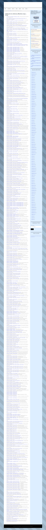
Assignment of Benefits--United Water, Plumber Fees (13, 475)
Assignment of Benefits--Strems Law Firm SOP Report (13, 433)
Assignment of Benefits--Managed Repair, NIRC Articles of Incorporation (15, 295)
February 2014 (33, 164)
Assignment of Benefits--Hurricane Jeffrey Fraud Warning (14, 271)
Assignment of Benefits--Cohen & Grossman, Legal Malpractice (14, 174)
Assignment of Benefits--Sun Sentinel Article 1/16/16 (13, 450)
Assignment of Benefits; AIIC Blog (11, 502)
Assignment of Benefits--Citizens (11, 131)
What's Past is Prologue (34, 29)
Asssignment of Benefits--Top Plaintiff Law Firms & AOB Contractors (15, 514)
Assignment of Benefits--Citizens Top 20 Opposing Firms (14, 158)
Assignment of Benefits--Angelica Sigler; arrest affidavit (13, 51)
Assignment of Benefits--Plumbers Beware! (12, 353)
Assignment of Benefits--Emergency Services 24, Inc (13, 214)
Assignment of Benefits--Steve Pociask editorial (12, 419)
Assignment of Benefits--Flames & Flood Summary (13, 228)
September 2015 (34, 132)
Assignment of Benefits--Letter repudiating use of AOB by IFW (14, 288)
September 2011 (34, 212)
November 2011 (33, 209)
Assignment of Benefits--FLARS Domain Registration (13, 231)
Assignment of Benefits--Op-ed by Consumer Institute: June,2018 (15, 330)
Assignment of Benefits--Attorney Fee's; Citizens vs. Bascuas (14, 91)
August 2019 (33, 87)
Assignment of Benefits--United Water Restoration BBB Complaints (15, 469)
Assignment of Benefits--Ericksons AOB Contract (13, 216)
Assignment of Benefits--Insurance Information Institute (13, 276)
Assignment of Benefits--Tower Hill (11, 463)
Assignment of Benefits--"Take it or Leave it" (12, 23)
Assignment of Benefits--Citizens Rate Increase (12, 153)
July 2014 (33, 156)
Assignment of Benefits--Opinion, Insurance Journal (13, 339)
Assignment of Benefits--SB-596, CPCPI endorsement (13, 407)
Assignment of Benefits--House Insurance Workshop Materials (14, 269)
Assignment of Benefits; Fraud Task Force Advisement (13, 504)
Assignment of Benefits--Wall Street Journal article (13, 481)
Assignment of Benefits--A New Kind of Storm (12, 39)
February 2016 (33, 125)
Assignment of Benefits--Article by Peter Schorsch (13, 80)
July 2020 (33, 77)
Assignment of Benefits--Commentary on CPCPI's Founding (14, 179)
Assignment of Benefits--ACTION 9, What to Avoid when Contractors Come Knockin (17, 44)
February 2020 (33, 84)
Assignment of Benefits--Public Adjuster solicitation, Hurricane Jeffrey (15, 364)
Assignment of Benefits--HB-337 (11, 257)
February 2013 (33, 185)
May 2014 (33, 159)
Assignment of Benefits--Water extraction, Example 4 (13, 487)
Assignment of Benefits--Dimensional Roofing (12, 207)
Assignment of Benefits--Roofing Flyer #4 (12, 394)
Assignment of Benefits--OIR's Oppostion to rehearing (13, 327)
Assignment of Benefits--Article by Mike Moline (12, 78)
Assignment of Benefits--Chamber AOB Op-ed (12, 127)
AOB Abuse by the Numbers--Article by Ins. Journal (13, 16)
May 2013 (33, 180)
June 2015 (33, 137)
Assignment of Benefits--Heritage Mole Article (12, 262)
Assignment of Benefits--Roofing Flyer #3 (12, 393)
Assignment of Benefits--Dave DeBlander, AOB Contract (14, 194)
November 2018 (34, 96)
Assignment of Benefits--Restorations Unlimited (12, 385)
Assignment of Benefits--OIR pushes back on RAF (13, 323)
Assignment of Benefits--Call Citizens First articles (13, 111)
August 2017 (33, 106)
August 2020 (33, 75)
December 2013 (34, 168)
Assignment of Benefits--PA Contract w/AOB (12, 344)
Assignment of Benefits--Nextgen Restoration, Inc (13, 311)
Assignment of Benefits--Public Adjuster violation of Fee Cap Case (15, 366)
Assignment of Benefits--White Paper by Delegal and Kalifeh (14, 496)
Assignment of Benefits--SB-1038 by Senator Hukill (13, 399)
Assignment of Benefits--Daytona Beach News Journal (13, 196)
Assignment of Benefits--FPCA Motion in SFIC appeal (13, 242)
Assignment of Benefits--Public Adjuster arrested (13, 361)
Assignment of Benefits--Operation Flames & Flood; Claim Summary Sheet (16, 337)
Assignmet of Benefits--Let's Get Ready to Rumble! (13, 511)
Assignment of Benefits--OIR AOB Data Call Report (13, 320)
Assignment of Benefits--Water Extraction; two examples (14, 489)
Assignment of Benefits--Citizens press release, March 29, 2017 (14, 148)
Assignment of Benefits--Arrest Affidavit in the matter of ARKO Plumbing (16, 70)
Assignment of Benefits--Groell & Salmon (12, 251)
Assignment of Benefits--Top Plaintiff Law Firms (12, 461)
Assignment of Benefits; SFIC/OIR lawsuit (12, 507)
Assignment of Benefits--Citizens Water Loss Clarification (14, 167)
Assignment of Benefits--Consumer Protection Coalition (13, 187)
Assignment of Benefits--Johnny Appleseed (12, 283)
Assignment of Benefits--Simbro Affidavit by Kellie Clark (13, 414)
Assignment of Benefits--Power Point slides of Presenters (14, 359)
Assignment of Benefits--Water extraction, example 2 (13, 484)
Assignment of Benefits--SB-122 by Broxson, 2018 (13, 401)
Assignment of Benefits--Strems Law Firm (12, 426)
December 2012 (34, 188)
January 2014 (33, 166)
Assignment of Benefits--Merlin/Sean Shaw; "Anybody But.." (14, 304)
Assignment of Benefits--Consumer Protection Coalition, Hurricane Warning (16, 189)
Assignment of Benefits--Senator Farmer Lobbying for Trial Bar (14, 409)
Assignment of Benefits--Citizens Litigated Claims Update (14, 140)
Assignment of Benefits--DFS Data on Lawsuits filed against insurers (15, 202)
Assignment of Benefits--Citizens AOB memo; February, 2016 (14, 133)
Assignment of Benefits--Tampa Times (11, 455)
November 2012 (34, 190)
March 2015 (33, 142)
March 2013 (33, 183)
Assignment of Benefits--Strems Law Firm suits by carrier (14, 435)
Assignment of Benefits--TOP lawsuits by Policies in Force (14, 459)
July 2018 (33, 99)
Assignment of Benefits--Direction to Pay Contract (13, 208)
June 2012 (33, 197)
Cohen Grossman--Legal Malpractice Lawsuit (12, 516)
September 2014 (34, 152)
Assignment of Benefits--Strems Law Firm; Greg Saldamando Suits (15, 440)
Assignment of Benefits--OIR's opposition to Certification (14, 325)
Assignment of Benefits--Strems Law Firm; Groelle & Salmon (14, 442)
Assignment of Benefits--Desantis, (11, 200)
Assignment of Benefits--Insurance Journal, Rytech (13, 278)
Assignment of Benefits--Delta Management (12, 199)
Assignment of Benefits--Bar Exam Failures (12, 100)
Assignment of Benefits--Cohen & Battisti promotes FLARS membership (16, 172)
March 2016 (33, 123)
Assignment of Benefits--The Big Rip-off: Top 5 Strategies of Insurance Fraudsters (17, 457)
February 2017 (33, 113)
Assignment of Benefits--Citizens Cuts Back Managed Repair (14, 138)
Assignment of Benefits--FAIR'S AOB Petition (12, 221)
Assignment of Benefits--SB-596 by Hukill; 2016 (12, 405)
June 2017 (33, 108)
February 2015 (33, 144)
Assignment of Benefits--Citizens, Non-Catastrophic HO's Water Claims (15, 169)
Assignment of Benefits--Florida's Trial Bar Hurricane (13, 237)
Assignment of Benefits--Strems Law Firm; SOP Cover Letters (14, 448)
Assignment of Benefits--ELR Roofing (11, 213)
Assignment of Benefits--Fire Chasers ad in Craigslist (13, 223)
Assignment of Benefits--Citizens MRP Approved (13, 142)
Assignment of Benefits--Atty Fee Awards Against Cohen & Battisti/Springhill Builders (17, 98)
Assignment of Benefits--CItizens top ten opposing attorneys (14, 160)
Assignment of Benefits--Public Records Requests (13, 371)
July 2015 (33, 135)
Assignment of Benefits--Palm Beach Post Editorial (13, 346)
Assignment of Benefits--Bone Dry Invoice (12, 108)
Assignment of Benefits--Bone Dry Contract (12, 106)
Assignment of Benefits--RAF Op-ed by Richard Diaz (13, 380)
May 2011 (33, 219)
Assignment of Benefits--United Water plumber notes (13, 466)
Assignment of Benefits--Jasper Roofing (11, 282)
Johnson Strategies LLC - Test (9, 4)
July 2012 (33, 195)
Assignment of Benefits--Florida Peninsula (12, 235)
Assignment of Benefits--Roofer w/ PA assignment (13, 388)
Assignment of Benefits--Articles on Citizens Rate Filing (13, 87)
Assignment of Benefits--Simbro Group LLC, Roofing (13, 415)
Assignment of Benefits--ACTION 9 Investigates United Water (14, 43)
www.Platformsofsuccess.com (35, 41)
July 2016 (33, 120)
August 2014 (33, 154)
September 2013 (34, 173)
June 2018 (33, 101)
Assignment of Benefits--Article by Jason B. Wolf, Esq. (13, 76)
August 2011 (33, 214)
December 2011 (33, 207)
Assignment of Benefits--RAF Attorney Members (13, 375)
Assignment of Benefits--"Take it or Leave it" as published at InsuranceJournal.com (17, 25)
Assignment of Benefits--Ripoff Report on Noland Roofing (14, 386)
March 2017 (33, 111)
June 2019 (33, 89)
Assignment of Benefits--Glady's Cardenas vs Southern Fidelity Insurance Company (17, 248)
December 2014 (34, 147)
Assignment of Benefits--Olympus (11, 329)
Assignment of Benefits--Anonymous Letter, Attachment (14, 58)
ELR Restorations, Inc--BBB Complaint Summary (13, 518)
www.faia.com (36, 47)
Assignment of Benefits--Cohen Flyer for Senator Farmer (14, 176)
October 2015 (33, 130)
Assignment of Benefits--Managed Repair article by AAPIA (14, 292)
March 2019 (33, 91)
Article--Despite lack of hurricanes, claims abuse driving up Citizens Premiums (16, 18)
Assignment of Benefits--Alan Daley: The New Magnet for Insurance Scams (16, 45)
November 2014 (34, 149)
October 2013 (33, 171)
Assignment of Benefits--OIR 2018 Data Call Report (13, 316)
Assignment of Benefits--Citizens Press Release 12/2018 (14, 145)
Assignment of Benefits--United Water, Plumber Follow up (14, 476)
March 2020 (33, 82)
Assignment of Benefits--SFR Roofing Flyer (12, 412)
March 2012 (33, 202)
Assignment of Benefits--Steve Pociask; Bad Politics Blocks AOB (15, 421)
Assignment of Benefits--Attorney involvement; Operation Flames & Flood (16, 93)
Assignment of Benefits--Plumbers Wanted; (12, 357)
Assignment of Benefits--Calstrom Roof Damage (13, 113)
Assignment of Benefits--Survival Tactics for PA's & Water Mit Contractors (16, 453)
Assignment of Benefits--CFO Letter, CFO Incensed (13, 125)
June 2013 (33, 178)
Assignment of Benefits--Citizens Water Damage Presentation (14, 165)
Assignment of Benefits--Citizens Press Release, (13, 146)
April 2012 (33, 200)
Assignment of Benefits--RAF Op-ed (11, 378)
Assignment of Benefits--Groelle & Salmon (12, 254)
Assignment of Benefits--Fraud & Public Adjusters (13, 244)
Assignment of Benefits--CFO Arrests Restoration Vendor (14, 118)
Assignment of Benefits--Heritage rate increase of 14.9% (13, 264)
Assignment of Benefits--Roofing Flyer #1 (12, 391)
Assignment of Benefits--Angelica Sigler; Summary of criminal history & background (17, 56)
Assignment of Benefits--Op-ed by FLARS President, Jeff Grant (14, 332)
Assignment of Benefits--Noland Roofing (12, 312)
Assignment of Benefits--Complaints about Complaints (13, 183)
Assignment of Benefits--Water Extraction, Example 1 (13, 482)
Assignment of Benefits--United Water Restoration (13, 468)
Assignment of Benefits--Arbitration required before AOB (14, 66)
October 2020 (33, 72)
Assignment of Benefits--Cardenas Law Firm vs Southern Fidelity (15, 115)
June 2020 (33, 79)
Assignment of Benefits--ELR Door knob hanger (12, 210)
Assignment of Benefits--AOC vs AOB (11, 64)
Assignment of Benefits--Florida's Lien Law (12, 236)
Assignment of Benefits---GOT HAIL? (11, 31)
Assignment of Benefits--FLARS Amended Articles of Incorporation (15, 230)
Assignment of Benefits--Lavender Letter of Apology (13, 285)
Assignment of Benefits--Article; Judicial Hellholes (13, 85)
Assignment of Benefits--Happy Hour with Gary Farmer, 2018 (14, 255)
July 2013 (33, 176)
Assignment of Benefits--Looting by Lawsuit (12, 290)
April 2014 (33, 161)
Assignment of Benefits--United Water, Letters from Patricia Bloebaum (15, 473)
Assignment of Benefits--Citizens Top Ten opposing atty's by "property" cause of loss (17, 162)
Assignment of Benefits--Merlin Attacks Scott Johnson (13, 297)
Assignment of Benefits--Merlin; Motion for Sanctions (13, 306)
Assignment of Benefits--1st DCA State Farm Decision (13, 37)
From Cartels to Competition (34, 43)
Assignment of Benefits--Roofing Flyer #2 (12, 392)
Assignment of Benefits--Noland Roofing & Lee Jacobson (14, 313)
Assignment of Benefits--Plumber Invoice (12, 351)
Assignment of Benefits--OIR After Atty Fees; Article (13, 318)
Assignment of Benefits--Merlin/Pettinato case (12, 302)
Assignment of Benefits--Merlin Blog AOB (12, 299)
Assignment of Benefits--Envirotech (11, 215)
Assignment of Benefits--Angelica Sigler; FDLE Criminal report (14, 53)
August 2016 (33, 118)
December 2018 (34, 94)
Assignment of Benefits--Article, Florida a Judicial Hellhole (14, 83)
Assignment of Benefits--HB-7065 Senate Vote (12, 261)
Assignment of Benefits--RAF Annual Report (12, 373)
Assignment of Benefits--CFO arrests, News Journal (13, 120)
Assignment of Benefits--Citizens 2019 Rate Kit (12, 132)
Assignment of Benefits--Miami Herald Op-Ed (12, 309)
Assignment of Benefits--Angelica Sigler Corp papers (13, 49)
